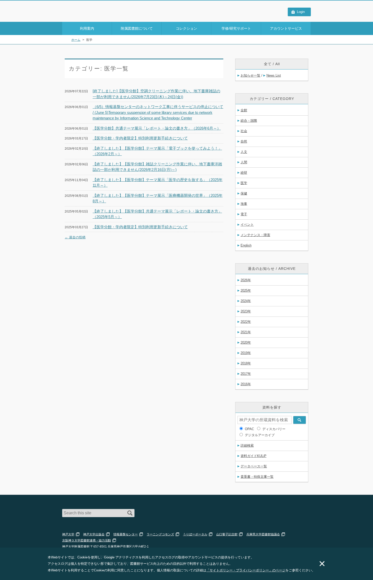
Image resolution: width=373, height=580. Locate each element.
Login (301, 12)
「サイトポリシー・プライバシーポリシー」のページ (245, 570)
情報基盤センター (125, 534)
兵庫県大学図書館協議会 (263, 534)
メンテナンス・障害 (255, 235)
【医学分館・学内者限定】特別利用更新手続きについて (140, 138)
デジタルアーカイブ (260, 435)
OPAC (249, 429)
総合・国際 (249, 120)
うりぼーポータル (195, 534)
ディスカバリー (273, 429)
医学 (244, 183)
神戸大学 (68, 534)
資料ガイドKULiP (253, 456)
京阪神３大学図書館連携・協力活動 (86, 540)
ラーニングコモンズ (160, 534)
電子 (244, 214)
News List (273, 75)
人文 (244, 152)
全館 (244, 110)
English (246, 245)
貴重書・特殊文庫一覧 (257, 477)
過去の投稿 (75, 237)
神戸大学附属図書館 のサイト (85, 15)
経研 (244, 172)
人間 (244, 162)
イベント (247, 224)
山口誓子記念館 (227, 534)
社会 (244, 131)
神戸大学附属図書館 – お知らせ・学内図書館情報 (91, 9)
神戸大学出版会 (94, 534)
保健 (244, 193)
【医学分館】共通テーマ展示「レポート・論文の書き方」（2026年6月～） (157, 128)
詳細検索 (247, 445)
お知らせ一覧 (250, 75)
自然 (244, 141)
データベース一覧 (254, 466)
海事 (244, 204)
